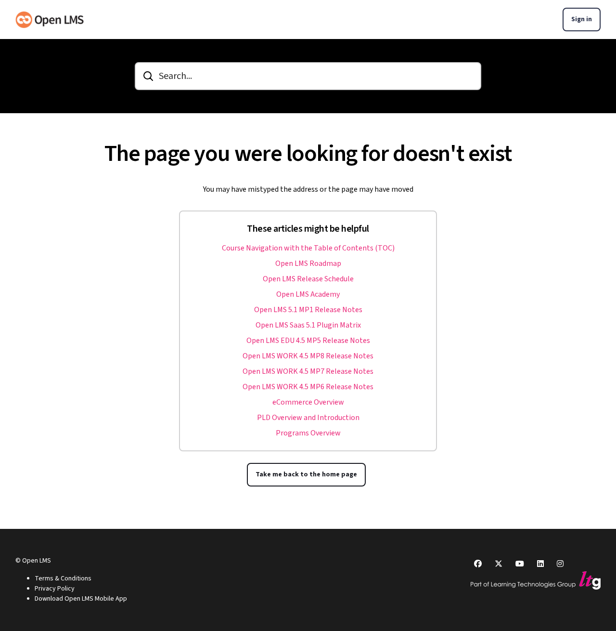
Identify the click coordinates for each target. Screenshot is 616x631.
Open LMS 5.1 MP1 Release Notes (308, 309)
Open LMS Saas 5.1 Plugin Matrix (308, 325)
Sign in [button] (581, 19)
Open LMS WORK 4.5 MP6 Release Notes (308, 386)
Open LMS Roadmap (308, 263)
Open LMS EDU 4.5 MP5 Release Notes (308, 340)
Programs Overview (308, 433)
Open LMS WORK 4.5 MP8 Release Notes (308, 356)
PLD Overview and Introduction (308, 417)
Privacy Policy (55, 588)
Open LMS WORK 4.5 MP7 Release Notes (308, 371)
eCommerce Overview (308, 402)
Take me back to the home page (306, 474)
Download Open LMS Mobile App (81, 599)
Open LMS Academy (308, 294)
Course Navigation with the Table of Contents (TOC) (308, 248)
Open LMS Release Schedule (308, 279)
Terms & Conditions (63, 578)
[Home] (49, 19)
